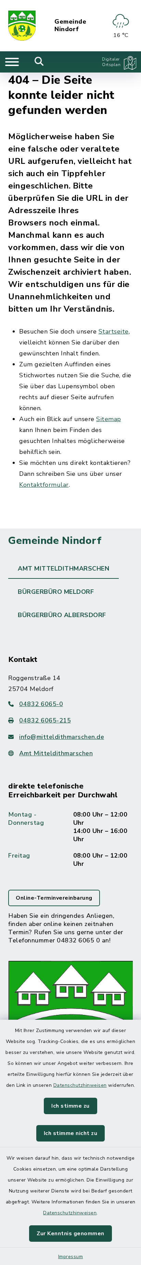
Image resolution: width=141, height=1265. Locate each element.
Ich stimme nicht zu (71, 1133)
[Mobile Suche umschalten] (39, 62)
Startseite (114, 331)
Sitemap (108, 419)
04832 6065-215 (45, 720)
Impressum (70, 1256)
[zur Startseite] (22, 25)
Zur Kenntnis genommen (70, 1233)
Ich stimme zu (70, 1106)
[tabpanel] (70, 862)
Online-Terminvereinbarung (54, 898)
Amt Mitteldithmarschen (56, 753)
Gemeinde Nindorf (70, 25)
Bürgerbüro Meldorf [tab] (56, 592)
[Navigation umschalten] (12, 62)
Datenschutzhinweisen (80, 1085)
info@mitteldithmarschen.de (61, 737)
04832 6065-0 (41, 704)
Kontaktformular (44, 485)
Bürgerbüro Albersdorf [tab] (62, 615)
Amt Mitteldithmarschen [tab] (63, 568)
